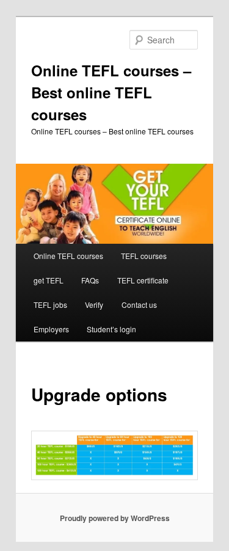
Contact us (139, 304)
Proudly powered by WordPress (115, 518)
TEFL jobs (50, 304)
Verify (94, 304)
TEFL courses (144, 255)
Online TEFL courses (68, 255)
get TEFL (49, 280)
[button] (114, 455)
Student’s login (111, 329)
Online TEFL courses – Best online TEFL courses (111, 92)
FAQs (90, 280)
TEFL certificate (143, 280)
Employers (51, 329)
